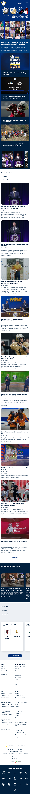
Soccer (16, 717)
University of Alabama (6, 693)
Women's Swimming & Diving (20, 725)
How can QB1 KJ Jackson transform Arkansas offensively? (12, 504)
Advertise (17, 668)
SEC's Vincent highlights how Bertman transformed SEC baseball (13, 207)
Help (16, 686)
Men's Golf (17, 709)
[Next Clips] (25, 159)
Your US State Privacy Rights (15, 751)
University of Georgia (6, 702)
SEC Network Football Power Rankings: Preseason (15, 73)
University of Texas (5, 724)
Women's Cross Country (21, 702)
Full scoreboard (15, 655)
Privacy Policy (19, 749)
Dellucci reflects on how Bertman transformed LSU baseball (11, 282)
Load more (15, 557)
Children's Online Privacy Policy (9, 753)
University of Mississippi (7, 709)
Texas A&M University (6, 727)
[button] (9, 37)
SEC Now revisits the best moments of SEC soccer (14, 468)
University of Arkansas (6, 695)
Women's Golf (18, 711)
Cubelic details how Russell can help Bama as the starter (14, 542)
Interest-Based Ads (23, 753)
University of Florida (6, 700)
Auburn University (5, 697)
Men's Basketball (19, 695)
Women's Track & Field (20, 734)
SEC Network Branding (20, 677)
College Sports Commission (6, 673)
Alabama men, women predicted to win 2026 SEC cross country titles (15, 144)
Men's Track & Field (19, 732)
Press (16, 670)
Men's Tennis (18, 728)
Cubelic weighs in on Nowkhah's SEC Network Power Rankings (12, 320)
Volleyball (17, 737)
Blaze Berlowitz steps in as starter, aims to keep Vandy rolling (14, 357)
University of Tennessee (6, 722)
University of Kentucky (6, 704)
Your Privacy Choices (23, 756)
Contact (17, 673)
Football (17, 706)
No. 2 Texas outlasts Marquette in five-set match (14, 432)
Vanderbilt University (6, 729)
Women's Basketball (20, 697)
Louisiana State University (7, 706)
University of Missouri (6, 714)
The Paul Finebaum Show (21, 682)
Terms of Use (11, 749)
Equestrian (17, 704)
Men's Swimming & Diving (21, 722)
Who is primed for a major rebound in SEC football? (14, 120)
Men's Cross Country (20, 700)
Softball (17, 720)
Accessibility (15, 758)
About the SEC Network (20, 666)
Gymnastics (18, 713)
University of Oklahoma (7, 716)
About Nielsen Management (9, 756)
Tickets (3, 666)
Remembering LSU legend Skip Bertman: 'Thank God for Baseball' (14, 43)
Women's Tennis (19, 730)
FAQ (16, 684)
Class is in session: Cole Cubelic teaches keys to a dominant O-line (14, 395)
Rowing (17, 715)
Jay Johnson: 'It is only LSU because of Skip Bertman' (15, 244)
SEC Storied (18, 675)
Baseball (17, 693)
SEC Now (17, 679)
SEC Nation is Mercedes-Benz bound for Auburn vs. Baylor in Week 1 (14, 97)
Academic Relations (6, 670)
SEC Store (3, 668)
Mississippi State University (5, 712)
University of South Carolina (5, 720)
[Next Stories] (25, 12)
